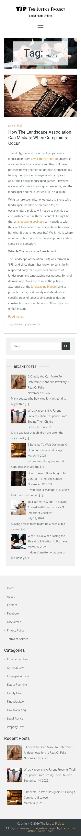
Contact (12, 605)
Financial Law (15, 701)
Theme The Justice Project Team (51, 830)
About (11, 596)
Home (11, 588)
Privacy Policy (15, 630)
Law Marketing (16, 710)
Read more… (16, 316)
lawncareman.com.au (44, 158)
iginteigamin (33, 324)
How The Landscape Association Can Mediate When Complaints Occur (39, 138)
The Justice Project (52, 823)
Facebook (13, 613)
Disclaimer (14, 622)
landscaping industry (44, 286)
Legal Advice (14, 324)
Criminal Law (15, 667)
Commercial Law (17, 659)
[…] (27, 404)
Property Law (15, 727)
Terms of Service (17, 639)
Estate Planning (17, 684)
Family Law (14, 693)
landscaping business (30, 221)
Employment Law (18, 676)
